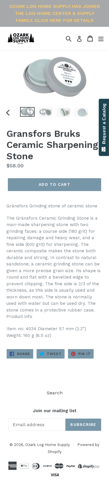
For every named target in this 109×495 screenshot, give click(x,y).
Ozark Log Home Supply (47, 444)
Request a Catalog (103, 125)
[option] (27, 112)
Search (54, 393)
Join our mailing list (54, 410)
